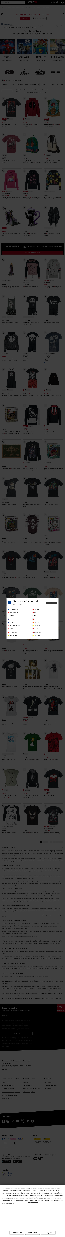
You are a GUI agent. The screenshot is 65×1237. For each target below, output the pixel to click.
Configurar (48, 1233)
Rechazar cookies (32, 1233)
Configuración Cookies (33, 1202)
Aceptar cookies (17, 1233)
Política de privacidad (9, 1203)
